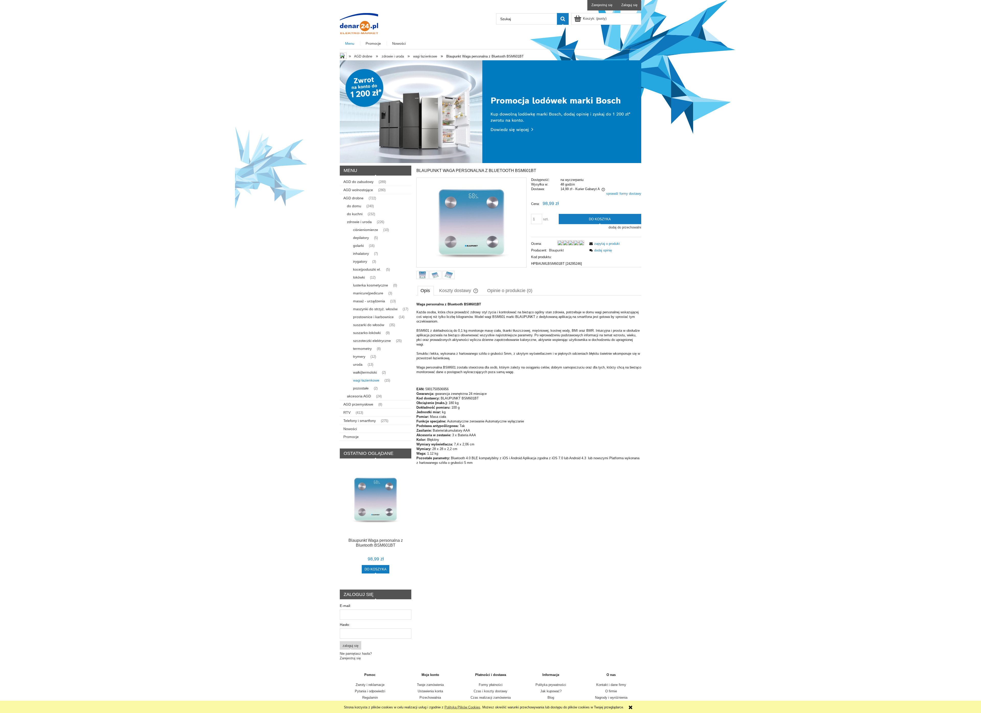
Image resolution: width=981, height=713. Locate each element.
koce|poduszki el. (367, 269)
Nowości (350, 429)
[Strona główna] (359, 23)
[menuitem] (350, 43)
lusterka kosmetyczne (370, 285)
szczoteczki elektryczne (372, 341)
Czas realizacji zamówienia (491, 697)
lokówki (359, 277)
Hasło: (345, 625)
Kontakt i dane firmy (611, 685)
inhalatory (361, 253)
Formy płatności (491, 685)
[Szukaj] (563, 19)
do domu (354, 206)
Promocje (351, 437)
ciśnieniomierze (365, 230)
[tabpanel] (528, 383)
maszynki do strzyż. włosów (375, 309)
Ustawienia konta (430, 691)
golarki (358, 246)
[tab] (425, 290)
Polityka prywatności (550, 685)
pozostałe (361, 388)
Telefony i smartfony (359, 421)
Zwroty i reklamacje (370, 685)
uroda (358, 364)
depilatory (361, 238)
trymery (359, 356)
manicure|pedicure (368, 293)
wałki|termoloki (365, 372)
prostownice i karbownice (373, 317)
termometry (362, 349)
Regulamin (370, 697)
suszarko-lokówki (367, 333)
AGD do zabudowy (358, 182)
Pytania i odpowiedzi (370, 691)
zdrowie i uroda (359, 222)
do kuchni (355, 214)
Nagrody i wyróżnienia (611, 697)
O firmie (611, 691)
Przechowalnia (430, 697)
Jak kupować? (551, 691)
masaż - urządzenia (369, 301)
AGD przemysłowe (358, 404)
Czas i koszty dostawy (490, 691)
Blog (550, 697)
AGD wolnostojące (358, 190)
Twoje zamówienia (430, 685)
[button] (604, 244)
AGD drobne (353, 198)
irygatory (360, 261)
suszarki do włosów (368, 325)
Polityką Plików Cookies (462, 707)
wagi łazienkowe (366, 380)
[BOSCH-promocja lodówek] (490, 111)
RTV (347, 412)
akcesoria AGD (359, 396)
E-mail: (345, 606)
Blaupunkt (556, 250)
